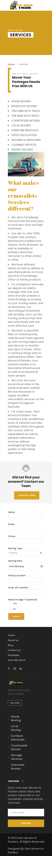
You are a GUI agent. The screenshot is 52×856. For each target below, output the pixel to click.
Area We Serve (16, 660)
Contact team (26, 495)
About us (13, 640)
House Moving (16, 718)
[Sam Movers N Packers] (21, 5)
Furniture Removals (17, 737)
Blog (10, 645)
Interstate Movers (17, 766)
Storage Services (16, 757)
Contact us (14, 650)
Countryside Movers (19, 747)
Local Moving (16, 728)
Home (11, 64)
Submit (16, 616)
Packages (13, 655)
